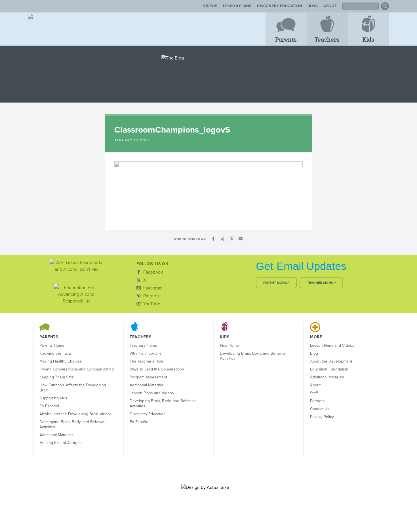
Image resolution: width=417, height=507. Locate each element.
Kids (368, 39)
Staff (314, 393)
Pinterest (152, 296)
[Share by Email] (240, 239)
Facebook (153, 272)
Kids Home (229, 345)
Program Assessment (148, 377)
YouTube (151, 304)
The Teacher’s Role (146, 361)
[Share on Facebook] (213, 239)
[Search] (385, 6)
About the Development (331, 361)
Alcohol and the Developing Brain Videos (75, 414)
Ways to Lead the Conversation (157, 369)
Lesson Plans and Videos (152, 393)
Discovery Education (279, 6)
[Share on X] (222, 239)
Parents (286, 39)
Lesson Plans (237, 6)
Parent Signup (276, 283)
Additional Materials (56, 435)
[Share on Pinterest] (231, 239)
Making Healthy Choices (60, 361)
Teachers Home (143, 345)
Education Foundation (329, 369)
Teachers (327, 39)
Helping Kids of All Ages (60, 442)
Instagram (153, 288)
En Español (49, 406)
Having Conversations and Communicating (76, 369)
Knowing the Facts (55, 353)
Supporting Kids (53, 398)
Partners (317, 401)
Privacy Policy (322, 416)
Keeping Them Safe (56, 377)
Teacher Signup (321, 283)
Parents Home (51, 345)
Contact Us (319, 408)
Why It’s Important (145, 353)
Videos (210, 6)
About (330, 6)
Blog (313, 6)
